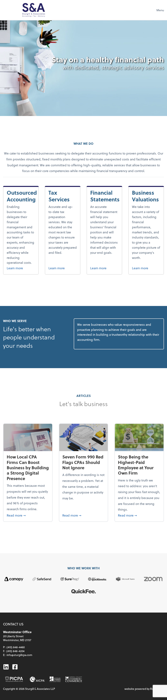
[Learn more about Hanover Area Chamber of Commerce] (55, 679)
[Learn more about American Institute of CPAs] (37, 679)
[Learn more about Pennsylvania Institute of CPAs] (14, 679)
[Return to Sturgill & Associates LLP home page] (33, 10)
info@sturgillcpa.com (19, 655)
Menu (160, 10)
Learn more (21, 267)
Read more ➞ (28, 515)
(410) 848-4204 (15, 651)
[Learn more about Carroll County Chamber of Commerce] (73, 679)
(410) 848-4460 (16, 647)
